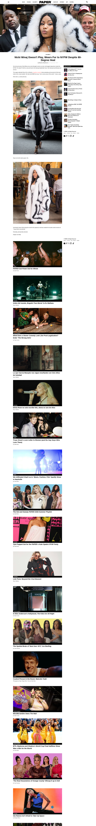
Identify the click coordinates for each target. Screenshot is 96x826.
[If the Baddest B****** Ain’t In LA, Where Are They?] (65, 70)
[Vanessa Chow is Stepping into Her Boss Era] (65, 74)
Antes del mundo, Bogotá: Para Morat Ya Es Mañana (33, 303)
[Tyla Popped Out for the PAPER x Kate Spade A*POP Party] (37, 529)
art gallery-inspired (37, 72)
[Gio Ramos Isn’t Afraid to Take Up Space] (37, 800)
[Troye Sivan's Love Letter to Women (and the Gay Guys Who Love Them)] (37, 425)
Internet (62, 2)
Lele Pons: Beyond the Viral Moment (27, 579)
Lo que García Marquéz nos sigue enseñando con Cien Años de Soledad (36, 374)
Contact (68, 133)
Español (72, 2)
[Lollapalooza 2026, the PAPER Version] (65, 105)
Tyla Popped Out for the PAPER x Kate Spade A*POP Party (35, 544)
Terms (78, 133)
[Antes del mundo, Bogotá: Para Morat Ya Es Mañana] (37, 288)
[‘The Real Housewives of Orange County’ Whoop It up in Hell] (37, 765)
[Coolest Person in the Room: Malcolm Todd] (37, 663)
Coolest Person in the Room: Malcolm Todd (30, 679)
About (65, 133)
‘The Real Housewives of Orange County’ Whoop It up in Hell (36, 781)
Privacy (74, 133)
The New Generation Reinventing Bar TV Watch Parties (74, 121)
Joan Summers (17, 648)
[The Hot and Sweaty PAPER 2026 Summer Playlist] (37, 496)
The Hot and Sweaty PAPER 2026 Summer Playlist (32, 512)
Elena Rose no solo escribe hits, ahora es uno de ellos (34, 408)
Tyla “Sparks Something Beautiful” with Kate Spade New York (75, 126)
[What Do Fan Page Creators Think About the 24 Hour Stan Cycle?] (65, 84)
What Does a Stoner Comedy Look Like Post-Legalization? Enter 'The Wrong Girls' (35, 337)
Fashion (29, 2)
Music (23, 2)
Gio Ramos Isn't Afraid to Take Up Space (28, 816)
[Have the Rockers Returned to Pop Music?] (65, 94)
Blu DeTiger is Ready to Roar (74, 100)
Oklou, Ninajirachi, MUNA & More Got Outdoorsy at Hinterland (74, 115)
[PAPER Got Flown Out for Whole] (37, 253)
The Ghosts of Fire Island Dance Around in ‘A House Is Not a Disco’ (75, 79)
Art (67, 2)
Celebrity (35, 2)
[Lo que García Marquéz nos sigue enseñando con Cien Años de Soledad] (37, 357)
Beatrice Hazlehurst (43, 62)
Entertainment (17, 333)
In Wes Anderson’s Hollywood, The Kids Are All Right (33, 614)
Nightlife (55, 2)
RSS (71, 133)
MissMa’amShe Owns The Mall (25, 714)
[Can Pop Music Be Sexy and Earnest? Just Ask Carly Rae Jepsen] (65, 109)
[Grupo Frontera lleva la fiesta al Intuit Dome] (65, 89)
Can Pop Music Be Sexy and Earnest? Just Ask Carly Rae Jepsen (74, 110)
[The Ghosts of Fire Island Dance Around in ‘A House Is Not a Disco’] (65, 78)
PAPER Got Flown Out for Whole (25, 269)
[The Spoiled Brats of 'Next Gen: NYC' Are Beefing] (37, 631)
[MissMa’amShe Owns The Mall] (37, 698)
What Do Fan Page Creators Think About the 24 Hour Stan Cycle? (75, 85)
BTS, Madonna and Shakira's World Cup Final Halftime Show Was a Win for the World (36, 747)
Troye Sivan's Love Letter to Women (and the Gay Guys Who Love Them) (36, 441)
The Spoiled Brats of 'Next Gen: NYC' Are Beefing (32, 646)
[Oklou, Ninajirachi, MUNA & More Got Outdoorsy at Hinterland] (65, 115)
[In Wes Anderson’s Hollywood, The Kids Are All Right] (37, 598)
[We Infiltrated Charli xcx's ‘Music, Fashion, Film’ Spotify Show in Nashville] (37, 462)
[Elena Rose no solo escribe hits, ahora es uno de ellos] (37, 392)
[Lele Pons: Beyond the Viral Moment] (37, 563)
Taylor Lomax (16, 340)
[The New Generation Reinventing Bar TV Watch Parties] (65, 120)
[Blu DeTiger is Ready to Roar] (65, 101)
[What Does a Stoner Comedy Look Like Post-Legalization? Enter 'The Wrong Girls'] (37, 320)
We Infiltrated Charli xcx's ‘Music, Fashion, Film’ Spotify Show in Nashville (37, 478)
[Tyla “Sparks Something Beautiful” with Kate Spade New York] (65, 125)
